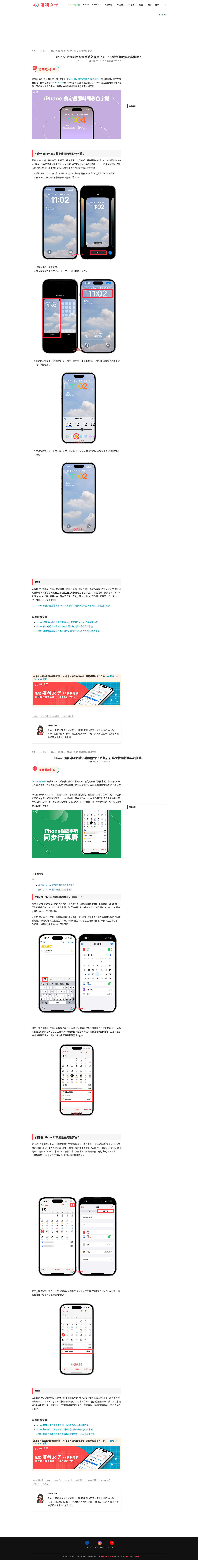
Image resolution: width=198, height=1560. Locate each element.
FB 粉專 (110, 676)
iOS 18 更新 (55, 716)
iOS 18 (35, 716)
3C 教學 (131, 4)
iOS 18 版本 (58, 83)
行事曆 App (45, 1484)
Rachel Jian (81, 61)
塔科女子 (104, 1556)
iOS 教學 (43, 51)
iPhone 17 (96, 4)
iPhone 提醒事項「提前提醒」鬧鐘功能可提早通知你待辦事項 (64, 1429)
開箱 (149, 4)
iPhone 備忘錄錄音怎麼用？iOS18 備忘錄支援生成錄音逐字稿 (64, 626)
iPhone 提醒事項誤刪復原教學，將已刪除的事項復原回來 (62, 1425)
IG (117, 676)
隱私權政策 (112, 1556)
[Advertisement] (76, 561)
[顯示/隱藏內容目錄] (33, 879)
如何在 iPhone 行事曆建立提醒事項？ (55, 890)
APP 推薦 (119, 4)
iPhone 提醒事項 (39, 781)
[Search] (165, 4)
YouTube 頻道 (40, 679)
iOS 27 (86, 4)
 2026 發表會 (74, 4)
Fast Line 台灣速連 (132, 1556)
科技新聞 (108, 4)
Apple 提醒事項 (38, 1480)
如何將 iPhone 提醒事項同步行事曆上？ (56, 885)
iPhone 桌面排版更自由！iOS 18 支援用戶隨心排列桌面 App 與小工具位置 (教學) (73, 606)
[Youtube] (165, 14)
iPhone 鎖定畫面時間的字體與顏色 (83, 79)
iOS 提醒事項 (79, 1480)
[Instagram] (162, 14)
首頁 (33, 51)
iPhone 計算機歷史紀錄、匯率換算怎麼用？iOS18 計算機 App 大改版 (68, 631)
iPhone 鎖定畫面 (68, 716)
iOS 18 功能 (44, 716)
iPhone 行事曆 (105, 1480)
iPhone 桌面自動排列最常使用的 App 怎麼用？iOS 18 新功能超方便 (67, 622)
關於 (157, 4)
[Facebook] (160, 14)
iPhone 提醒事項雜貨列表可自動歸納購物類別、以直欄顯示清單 (65, 1434)
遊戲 (141, 4)
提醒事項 (35, 1484)
